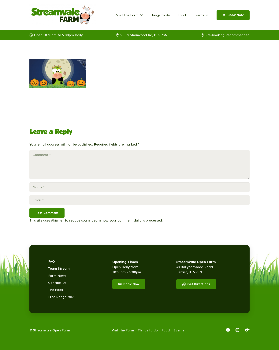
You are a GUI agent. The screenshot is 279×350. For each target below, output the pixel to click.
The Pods (55, 290)
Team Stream (59, 268)
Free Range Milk (60, 297)
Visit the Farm (123, 330)
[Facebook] (228, 330)
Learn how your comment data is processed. (127, 220)
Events (178, 330)
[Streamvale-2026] (62, 15)
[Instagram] (237, 330)
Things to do (148, 330)
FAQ (51, 261)
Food (166, 330)
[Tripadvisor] (247, 330)
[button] (141, 15)
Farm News (57, 276)
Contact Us (57, 283)
